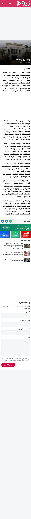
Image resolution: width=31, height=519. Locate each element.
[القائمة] (2, 3)
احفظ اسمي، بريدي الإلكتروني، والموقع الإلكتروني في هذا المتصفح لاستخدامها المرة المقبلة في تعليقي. (14, 360)
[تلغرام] (2, 221)
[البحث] (10, 3)
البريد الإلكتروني (25, 320)
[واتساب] (10, 221)
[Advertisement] (15, 23)
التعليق (27, 338)
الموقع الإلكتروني (24, 329)
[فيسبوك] (6, 221)
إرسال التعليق (8, 365)
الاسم (28, 312)
